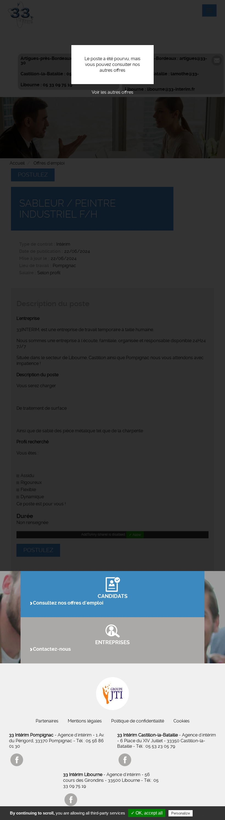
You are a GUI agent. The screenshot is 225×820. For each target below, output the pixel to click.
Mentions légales (85, 721)
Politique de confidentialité (137, 721)
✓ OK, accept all (147, 813)
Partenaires (47, 721)
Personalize (180, 813)
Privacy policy (207, 813)
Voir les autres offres (112, 92)
